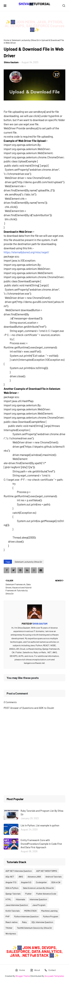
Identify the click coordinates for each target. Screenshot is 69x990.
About (37, 970)
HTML (8, 899)
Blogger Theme (23, 976)
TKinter (9, 927)
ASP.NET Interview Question (19, 871)
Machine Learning (49, 910)
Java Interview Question (17, 905)
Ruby (24, 922)
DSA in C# (55, 882)
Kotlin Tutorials (13, 910)
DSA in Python (12, 888)
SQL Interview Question (42, 922)
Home (6, 40)
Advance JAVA (34, 876)
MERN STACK (30, 910)
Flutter (28, 893)
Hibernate (20, 899)
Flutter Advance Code (46, 893)
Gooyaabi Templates (54, 976)
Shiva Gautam (11, 62)
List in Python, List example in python (40, 825)
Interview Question (38, 899)
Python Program (50, 916)
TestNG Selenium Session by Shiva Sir (34, 927)
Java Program (38, 905)
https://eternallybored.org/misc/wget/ (26, 252)
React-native (11, 922)
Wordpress (11, 933)
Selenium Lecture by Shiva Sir (25, 40)
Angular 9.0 (26, 882)
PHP (8, 916)
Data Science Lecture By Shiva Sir (38, 888)
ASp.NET (10, 876)
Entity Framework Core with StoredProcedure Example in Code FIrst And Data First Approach (41, 844)
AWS (21, 876)
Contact (52, 970)
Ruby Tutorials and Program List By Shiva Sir (42, 812)
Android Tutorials (53, 876)
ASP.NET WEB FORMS (46, 871)
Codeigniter (41, 882)
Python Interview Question (26, 916)
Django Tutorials (13, 893)
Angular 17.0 (11, 882)
